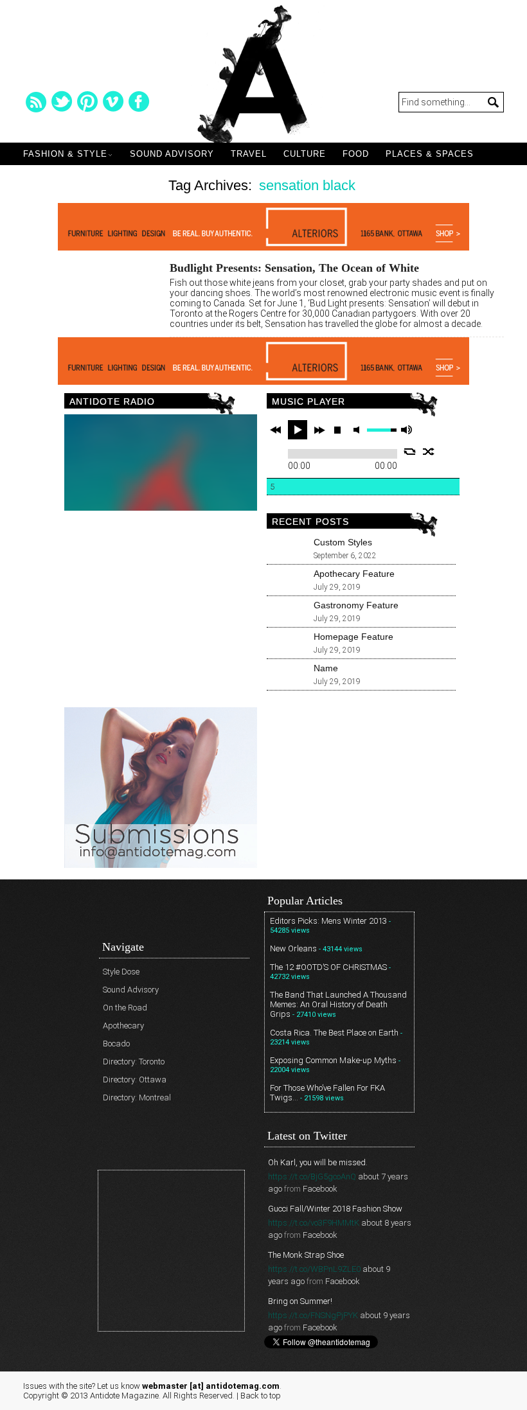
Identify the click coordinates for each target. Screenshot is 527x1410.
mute (358, 430)
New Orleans (293, 948)
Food (356, 154)
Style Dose (121, 971)
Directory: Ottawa (134, 1079)
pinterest (87, 101)
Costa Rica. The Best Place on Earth (334, 1032)
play (297, 430)
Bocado (116, 1043)
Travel (249, 154)
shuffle (429, 451)
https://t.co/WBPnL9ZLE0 (314, 1269)
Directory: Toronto (134, 1061)
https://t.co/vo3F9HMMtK (313, 1223)
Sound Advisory (172, 154)
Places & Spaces (430, 154)
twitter (62, 101)
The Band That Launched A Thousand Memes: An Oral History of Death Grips (338, 1004)
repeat (410, 451)
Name (326, 668)
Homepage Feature (353, 636)
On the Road (125, 1007)
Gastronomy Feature (356, 605)
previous (276, 430)
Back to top (260, 1395)
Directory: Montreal (137, 1097)
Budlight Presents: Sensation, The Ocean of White (294, 267)
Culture (304, 154)
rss (36, 101)
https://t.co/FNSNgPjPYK (313, 1315)
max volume (406, 430)
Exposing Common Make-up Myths (333, 1060)
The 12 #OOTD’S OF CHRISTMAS (328, 967)
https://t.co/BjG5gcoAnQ (312, 1176)
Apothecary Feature (354, 573)
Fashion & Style (65, 154)
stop (337, 430)
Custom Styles (343, 542)
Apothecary (123, 1025)
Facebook (320, 1189)
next (319, 430)
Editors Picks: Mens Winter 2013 (328, 921)
